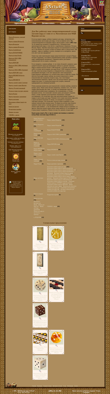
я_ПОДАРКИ (37, 217)
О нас (64, 386)
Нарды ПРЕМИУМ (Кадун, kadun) (39, 149)
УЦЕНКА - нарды (14, 115)
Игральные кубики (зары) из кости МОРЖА (59, 175)
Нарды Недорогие (14, 44)
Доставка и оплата (57, 386)
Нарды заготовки (14, 99)
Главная (34, 386)
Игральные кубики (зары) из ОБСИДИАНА (65, 178)
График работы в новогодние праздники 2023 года (89, 58)
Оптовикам (70, 386)
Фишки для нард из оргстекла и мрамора (39, 212)
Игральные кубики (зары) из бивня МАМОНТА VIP (61, 170)
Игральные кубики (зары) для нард (56, 167)
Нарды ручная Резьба (15, 55)
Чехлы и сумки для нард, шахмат (18, 91)
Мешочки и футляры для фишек (37, 203)
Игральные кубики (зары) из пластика (57, 181)
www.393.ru (16, 151)
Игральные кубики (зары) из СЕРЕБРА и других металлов (60, 182)
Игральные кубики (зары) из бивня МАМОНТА (60, 168)
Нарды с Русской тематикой (17, 88)
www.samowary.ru (15, 143)
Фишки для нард (14, 112)
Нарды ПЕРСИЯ (13, 62)
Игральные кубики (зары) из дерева (63, 173)
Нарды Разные (13, 94)
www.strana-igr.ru (15, 139)
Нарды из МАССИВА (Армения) (18, 70)
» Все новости (85, 75)
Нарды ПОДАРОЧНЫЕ (15, 52)
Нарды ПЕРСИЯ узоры (15, 72)
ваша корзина (12, 28)
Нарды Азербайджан (15, 50)
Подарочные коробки (15, 109)
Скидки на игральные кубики (89, 71)
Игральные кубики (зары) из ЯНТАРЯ (57, 184)
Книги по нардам (14, 106)
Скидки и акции (47, 386)
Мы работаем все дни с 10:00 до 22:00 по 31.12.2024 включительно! (91, 44)
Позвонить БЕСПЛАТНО (91, 79)
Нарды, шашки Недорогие (16, 41)
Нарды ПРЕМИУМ (14, 80)
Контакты (39, 386)
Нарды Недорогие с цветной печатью (39, 119)
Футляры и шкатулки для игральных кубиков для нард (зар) (60, 190)
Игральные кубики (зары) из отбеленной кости (59, 179)
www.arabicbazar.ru (16, 147)
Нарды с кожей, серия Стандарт (18, 82)
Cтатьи (76, 386)
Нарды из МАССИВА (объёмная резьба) (58, 139)
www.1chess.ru (16, 135)
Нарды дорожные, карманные (17, 96)
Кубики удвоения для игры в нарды (60, 185)
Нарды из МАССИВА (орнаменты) (15, 59)
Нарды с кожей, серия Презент (18, 85)
